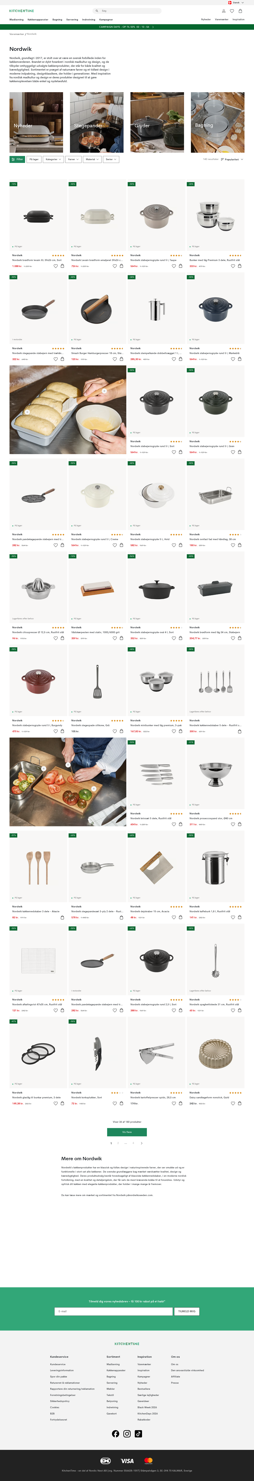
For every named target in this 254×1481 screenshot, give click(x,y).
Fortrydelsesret (58, 1420)
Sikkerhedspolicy (59, 1401)
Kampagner (106, 19)
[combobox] (236, 2)
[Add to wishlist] (56, 266)
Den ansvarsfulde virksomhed (187, 1370)
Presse (175, 1383)
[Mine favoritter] (232, 11)
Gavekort (112, 1414)
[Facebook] (115, 1434)
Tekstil (110, 1395)
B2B (52, 1414)
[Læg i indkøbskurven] (62, 266)
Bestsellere (144, 1389)
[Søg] (97, 11)
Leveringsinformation (62, 1370)
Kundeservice (57, 1364)
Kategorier (51, 159)
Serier (109, 159)
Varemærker (221, 19)
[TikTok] (138, 1434)
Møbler (111, 1389)
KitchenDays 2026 (148, 1414)
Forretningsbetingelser (63, 1395)
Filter (20, 159)
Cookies (54, 1407)
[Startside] (22, 11)
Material (90, 159)
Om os (174, 1364)
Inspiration (238, 19)
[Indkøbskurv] (240, 11)
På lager (34, 159)
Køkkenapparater (38, 19)
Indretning (88, 19)
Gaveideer (143, 1401)
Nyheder (206, 19)
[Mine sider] (224, 11)
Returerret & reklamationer (65, 1383)
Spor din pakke (58, 1377)
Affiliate (175, 1377)
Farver (71, 159)
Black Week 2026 (147, 1407)
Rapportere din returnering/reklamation (72, 1389)
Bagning (57, 19)
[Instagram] (127, 1434)
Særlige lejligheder (148, 1395)
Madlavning (16, 19)
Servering (72, 19)
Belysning (112, 1401)
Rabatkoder (144, 1420)
